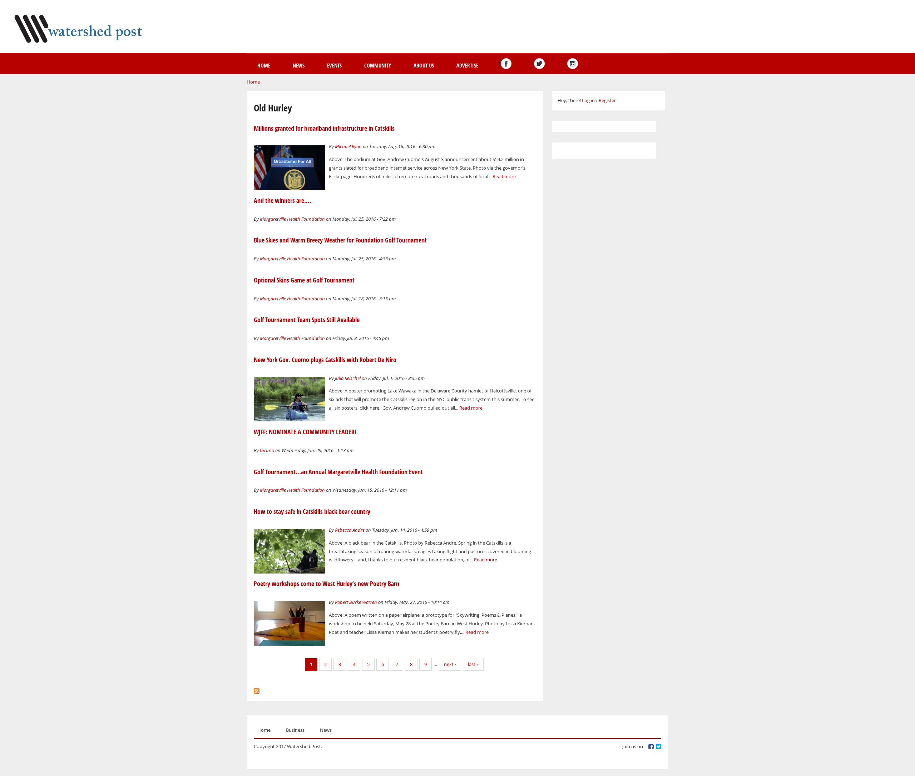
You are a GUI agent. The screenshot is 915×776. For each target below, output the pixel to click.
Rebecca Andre (350, 530)
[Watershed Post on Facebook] (506, 63)
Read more (504, 176)
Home (263, 65)
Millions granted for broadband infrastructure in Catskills (324, 128)
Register (607, 100)
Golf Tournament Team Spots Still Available (307, 319)
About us (424, 65)
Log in (588, 100)
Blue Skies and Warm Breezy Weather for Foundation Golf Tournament (340, 240)
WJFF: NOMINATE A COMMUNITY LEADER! (305, 431)
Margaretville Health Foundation (292, 219)
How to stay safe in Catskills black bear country (312, 511)
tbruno (267, 450)
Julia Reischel (348, 378)
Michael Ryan (348, 146)
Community (377, 65)
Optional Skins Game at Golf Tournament (304, 280)
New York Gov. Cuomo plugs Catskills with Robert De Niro (325, 359)
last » (473, 664)
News (299, 65)
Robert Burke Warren (356, 602)
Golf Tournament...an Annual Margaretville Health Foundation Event (338, 471)
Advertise (467, 65)
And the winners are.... (282, 200)
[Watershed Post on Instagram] (573, 63)
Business (295, 730)
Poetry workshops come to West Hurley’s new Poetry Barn (326, 583)
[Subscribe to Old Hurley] (256, 689)
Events (334, 65)
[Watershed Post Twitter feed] (539, 63)
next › (450, 664)
